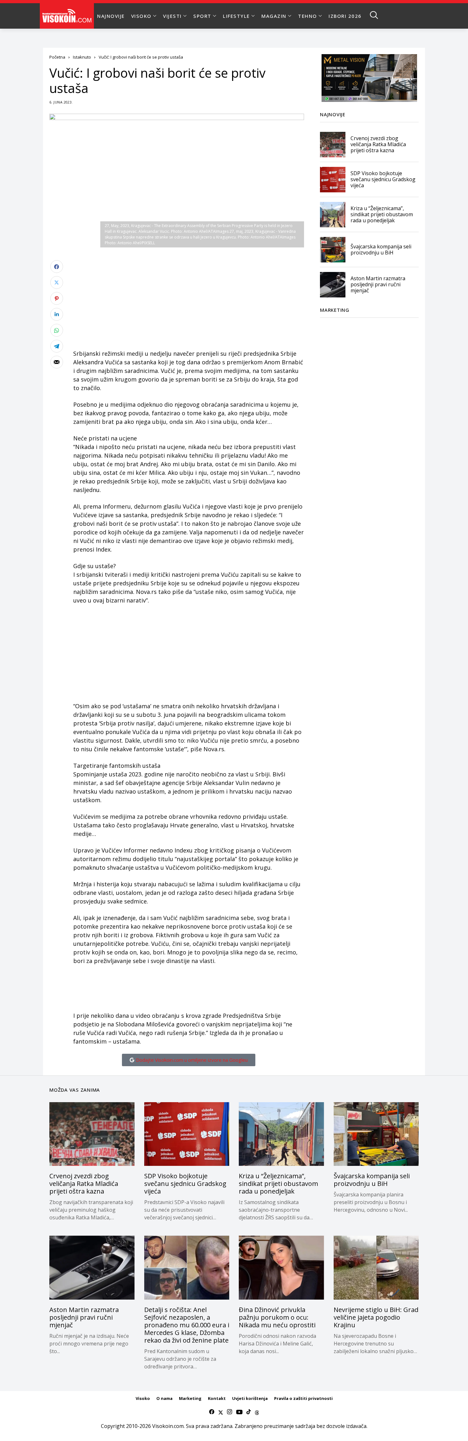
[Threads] (257, 1412)
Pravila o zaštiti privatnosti (303, 1398)
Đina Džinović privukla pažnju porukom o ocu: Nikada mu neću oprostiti (277, 1317)
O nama (164, 1398)
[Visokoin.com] (68, 16)
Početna (57, 57)
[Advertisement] (188, 304)
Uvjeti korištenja (250, 1398)
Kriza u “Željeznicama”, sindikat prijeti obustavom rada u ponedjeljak (382, 214)
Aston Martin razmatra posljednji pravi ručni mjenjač (378, 284)
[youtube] (239, 1412)
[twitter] (220, 1412)
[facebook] (211, 1412)
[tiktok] (248, 1412)
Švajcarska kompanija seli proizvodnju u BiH (381, 249)
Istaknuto (82, 57)
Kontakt (217, 1398)
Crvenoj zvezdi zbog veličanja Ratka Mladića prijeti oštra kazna (378, 144)
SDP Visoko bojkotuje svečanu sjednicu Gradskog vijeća (383, 179)
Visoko (143, 1398)
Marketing (190, 1398)
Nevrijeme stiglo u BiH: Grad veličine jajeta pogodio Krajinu (376, 1317)
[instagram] (229, 1412)
